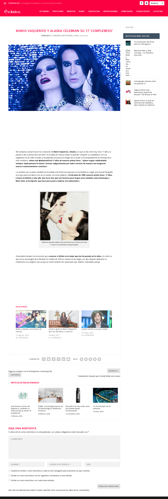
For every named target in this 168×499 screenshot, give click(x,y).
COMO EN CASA (94, 11)
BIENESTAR (71, 11)
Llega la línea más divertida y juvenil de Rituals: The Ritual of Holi (145, 92)
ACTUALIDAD (44, 11)
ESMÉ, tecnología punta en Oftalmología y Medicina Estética (50, 408)
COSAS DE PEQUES (143, 11)
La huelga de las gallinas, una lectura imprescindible (41, 3)
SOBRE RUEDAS (126, 11)
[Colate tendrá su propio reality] (97, 319)
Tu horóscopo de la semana (102, 407)
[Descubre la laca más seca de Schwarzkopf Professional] (78, 395)
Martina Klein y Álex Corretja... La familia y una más (143, 52)
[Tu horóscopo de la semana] (105, 395)
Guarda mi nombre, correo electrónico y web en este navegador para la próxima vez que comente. (50, 471)
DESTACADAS (67, 35)
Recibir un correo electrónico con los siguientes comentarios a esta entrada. (41, 475)
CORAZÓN (56, 35)
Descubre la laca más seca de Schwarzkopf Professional (78, 408)
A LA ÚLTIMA (157, 11)
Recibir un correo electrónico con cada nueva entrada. (32, 480)
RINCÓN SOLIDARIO (110, 11)
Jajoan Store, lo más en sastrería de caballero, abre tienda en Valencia (144, 102)
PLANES (81, 11)
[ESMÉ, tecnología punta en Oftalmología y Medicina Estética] (50, 395)
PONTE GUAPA (58, 11)
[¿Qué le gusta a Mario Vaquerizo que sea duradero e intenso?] (64, 319)
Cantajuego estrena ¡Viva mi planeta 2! (145, 82)
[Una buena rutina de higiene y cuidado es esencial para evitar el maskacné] (23, 395)
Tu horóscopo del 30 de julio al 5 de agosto (144, 43)
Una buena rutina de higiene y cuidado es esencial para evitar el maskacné (21, 409)
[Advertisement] (64, 133)
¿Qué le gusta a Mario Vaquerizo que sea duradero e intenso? (63, 330)
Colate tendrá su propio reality (95, 329)
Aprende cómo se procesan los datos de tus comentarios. (66, 490)
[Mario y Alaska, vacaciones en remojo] (31, 319)
